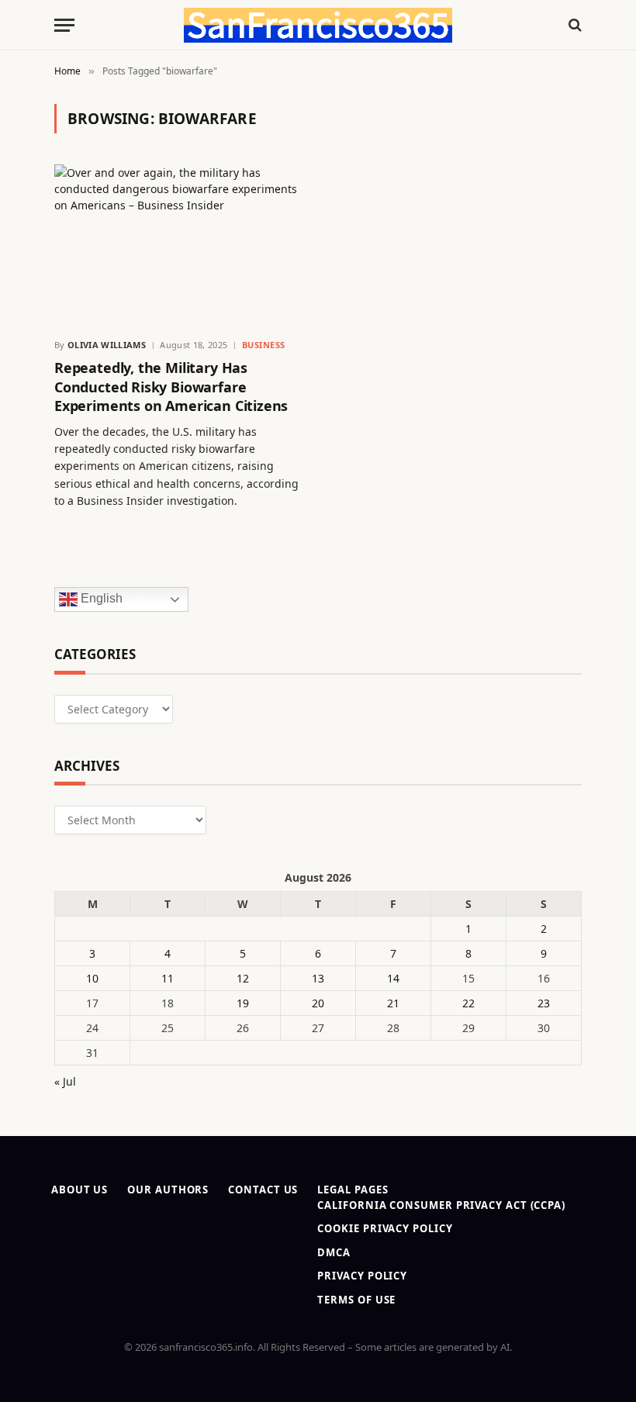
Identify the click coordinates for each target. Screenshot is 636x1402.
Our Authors (168, 1190)
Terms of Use (356, 1300)
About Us (79, 1190)
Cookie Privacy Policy (384, 1228)
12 (243, 978)
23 (543, 1003)
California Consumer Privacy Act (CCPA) (441, 1205)
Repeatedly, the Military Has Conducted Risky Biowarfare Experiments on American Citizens (171, 386)
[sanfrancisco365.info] (318, 25)
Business (263, 344)
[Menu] (64, 25)
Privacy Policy (362, 1276)
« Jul (65, 1081)
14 (393, 978)
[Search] (573, 25)
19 (243, 1003)
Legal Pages (352, 1190)
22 (468, 1003)
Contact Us (263, 1190)
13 (318, 978)
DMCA (334, 1252)
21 (393, 1003)
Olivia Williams (106, 344)
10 (92, 978)
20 (318, 1003)
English (100, 599)
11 (167, 978)
